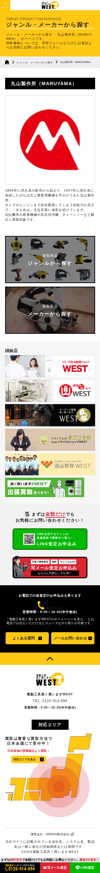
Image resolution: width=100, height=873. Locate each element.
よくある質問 (24, 638)
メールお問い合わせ (70, 638)
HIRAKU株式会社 (57, 834)
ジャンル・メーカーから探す (35, 62)
